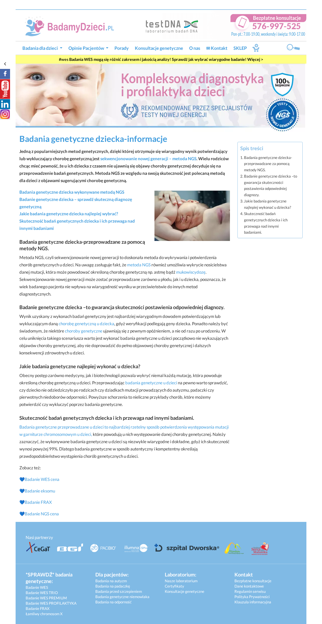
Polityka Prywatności (252, 596)
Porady (121, 48)
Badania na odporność (113, 602)
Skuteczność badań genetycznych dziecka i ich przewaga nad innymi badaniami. (266, 222)
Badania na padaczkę (112, 586)
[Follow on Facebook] (5, 74)
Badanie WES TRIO (42, 592)
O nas (194, 48)
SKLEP (240, 48)
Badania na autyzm (111, 580)
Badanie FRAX (38, 502)
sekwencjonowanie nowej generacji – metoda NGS (148, 158)
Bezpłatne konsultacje (252, 580)
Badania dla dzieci (40, 48)
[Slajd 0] (160, 97)
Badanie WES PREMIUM (46, 598)
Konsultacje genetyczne (159, 48)
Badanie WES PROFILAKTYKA (51, 603)
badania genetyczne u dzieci (151, 382)
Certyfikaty (174, 586)
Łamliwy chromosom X (44, 613)
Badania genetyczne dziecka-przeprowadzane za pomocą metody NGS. (268, 163)
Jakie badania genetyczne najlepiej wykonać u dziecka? (267, 204)
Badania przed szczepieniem (118, 591)
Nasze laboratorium (181, 580)
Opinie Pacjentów (86, 48)
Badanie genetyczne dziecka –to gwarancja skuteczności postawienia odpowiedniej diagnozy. (270, 185)
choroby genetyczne (83, 331)
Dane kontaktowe (249, 586)
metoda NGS (139, 264)
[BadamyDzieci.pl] (71, 26)
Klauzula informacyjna (252, 602)
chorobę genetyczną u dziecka (86, 323)
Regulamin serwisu (250, 591)
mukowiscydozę (191, 272)
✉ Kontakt (216, 48)
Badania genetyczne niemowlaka (122, 596)
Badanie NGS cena (42, 513)
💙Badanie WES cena (39, 479)
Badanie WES (37, 587)
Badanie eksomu (40, 490)
